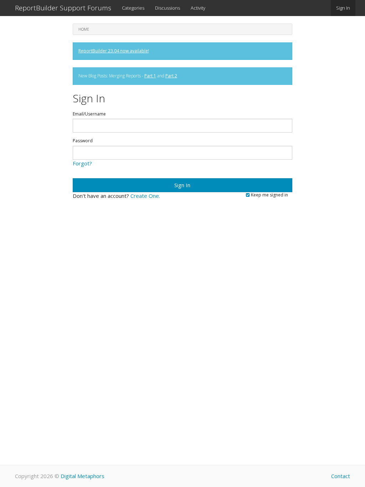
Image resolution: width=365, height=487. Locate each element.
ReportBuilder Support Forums (63, 7)
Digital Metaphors (82, 476)
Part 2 (171, 76)
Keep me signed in (269, 195)
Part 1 (150, 76)
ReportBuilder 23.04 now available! (113, 51)
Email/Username (89, 114)
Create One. (145, 195)
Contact (340, 476)
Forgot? (82, 163)
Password (83, 141)
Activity (198, 8)
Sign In (343, 8)
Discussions (167, 8)
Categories (133, 8)
